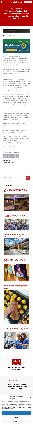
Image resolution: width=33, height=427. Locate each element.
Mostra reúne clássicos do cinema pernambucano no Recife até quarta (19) (15, 190)
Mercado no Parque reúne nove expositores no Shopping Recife (14, 235)
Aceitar (16, 413)
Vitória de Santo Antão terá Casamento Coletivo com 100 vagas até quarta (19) (16, 216)
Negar (16, 417)
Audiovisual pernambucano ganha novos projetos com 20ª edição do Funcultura (15, 261)
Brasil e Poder (14, 8)
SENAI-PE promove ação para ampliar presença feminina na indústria (16, 329)
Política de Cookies (16, 424)
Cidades (20, 8)
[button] (30, 397)
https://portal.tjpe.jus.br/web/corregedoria (13, 143)
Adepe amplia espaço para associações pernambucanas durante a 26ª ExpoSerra (16, 287)
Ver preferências (16, 421)
